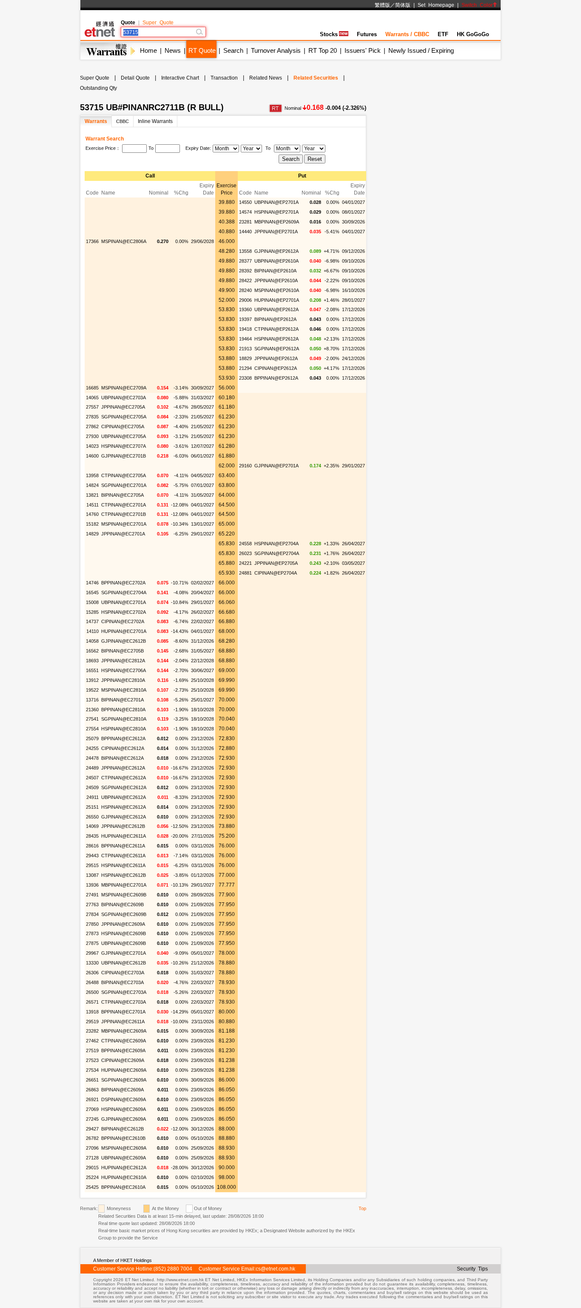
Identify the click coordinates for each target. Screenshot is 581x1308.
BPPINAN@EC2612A (123, 738)
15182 (92, 524)
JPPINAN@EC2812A (123, 660)
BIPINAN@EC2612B (122, 1128)
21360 (92, 709)
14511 (92, 504)
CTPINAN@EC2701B (123, 514)
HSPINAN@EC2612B (123, 875)
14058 (92, 641)
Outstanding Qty (98, 88)
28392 (245, 270)
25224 (92, 1177)
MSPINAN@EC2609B (123, 894)
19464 (245, 338)
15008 (92, 602)
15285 (92, 612)
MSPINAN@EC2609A (123, 1148)
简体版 (402, 5)
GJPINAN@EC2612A (123, 816)
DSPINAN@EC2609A (123, 1099)
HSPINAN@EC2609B (123, 933)
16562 (92, 650)
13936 (92, 884)
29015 (92, 1167)
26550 (92, 816)
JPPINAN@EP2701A (276, 231)
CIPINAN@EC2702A (122, 621)
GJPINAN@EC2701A (123, 953)
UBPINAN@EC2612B (123, 962)
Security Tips (472, 1269)
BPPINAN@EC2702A (123, 582)
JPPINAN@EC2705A (123, 406)
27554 (92, 728)
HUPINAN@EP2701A (276, 300)
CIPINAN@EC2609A (122, 1060)
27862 (92, 426)
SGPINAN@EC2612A (123, 787)
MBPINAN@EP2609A (276, 221)
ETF (443, 34)
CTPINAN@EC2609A (123, 1040)
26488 (92, 982)
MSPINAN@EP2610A (276, 290)
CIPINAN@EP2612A (275, 368)
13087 (92, 875)
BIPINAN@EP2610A (275, 270)
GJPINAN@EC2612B (123, 641)
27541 (92, 718)
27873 (92, 933)
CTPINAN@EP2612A (276, 329)
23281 (245, 221)
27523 (92, 1060)
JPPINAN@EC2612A (123, 767)
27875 (92, 943)
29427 (92, 1128)
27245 (92, 1119)
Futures (367, 34)
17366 (92, 241)
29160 (245, 465)
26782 (92, 1138)
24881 (245, 572)
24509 (92, 787)
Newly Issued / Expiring (421, 50)
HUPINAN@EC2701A (123, 631)
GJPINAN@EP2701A (276, 465)
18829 (245, 358)
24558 (245, 543)
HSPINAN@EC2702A (123, 612)
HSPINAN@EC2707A (123, 446)
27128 (92, 1157)
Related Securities (315, 78)
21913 (245, 348)
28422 (245, 280)
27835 (92, 416)
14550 (245, 202)
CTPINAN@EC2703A (123, 1002)
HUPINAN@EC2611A (123, 836)
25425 (92, 1187)
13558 (245, 251)
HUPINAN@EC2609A (123, 1070)
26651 (92, 1079)
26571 (92, 1002)
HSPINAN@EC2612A (123, 807)
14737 (92, 621)
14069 (92, 826)
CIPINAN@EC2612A (122, 748)
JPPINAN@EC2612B (123, 826)
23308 (245, 378)
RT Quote (202, 50)
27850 (92, 924)
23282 (92, 1030)
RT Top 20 (322, 50)
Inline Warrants (155, 121)
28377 (245, 260)
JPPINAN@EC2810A (123, 680)
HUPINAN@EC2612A (123, 1167)
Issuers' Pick (363, 50)
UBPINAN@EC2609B (123, 943)
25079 (92, 738)
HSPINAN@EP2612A (276, 338)
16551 (92, 670)
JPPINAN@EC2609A (123, 924)
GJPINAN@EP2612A (276, 251)
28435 (92, 836)
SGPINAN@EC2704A (123, 592)
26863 (92, 1089)
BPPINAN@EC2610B (123, 1138)
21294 (245, 368)
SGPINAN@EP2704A (276, 553)
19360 (245, 309)
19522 (92, 690)
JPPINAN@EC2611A (123, 1021)
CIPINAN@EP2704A (275, 572)
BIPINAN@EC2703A (122, 982)
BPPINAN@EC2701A (123, 1011)
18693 (92, 660)
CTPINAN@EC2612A (123, 777)
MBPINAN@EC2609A (123, 1030)
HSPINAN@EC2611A (123, 865)
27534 (92, 1070)
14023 (92, 446)
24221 (245, 563)
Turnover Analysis (276, 50)
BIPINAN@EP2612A (275, 319)
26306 (92, 972)
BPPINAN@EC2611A (123, 845)
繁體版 (382, 5)
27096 (92, 1148)
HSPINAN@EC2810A (123, 728)
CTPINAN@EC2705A (123, 475)
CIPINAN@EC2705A (122, 426)
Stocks (329, 34)
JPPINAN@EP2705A (276, 563)
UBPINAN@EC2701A (123, 602)
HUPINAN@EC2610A (123, 1177)
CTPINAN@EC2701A (123, 504)
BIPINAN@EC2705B (122, 650)
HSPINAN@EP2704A (276, 543)
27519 (92, 1050)
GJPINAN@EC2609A (123, 1119)
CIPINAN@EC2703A (122, 972)
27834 (92, 914)
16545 (92, 592)
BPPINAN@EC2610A (123, 1187)
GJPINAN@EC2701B (123, 455)
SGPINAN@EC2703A (123, 992)
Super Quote (158, 23)
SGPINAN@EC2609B (123, 914)
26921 (92, 1099)
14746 (92, 582)
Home (148, 50)
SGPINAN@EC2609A (123, 1079)
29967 (92, 953)
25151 (92, 807)
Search (233, 50)
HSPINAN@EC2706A (123, 670)
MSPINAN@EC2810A (123, 690)
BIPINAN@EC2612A (122, 758)
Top (362, 1208)
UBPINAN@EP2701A (276, 202)
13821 (92, 495)
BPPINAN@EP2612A (276, 378)
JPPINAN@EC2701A (123, 533)
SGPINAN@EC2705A (123, 416)
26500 (92, 992)
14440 (245, 231)
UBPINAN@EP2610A (276, 260)
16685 (92, 387)
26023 (245, 553)
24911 (92, 797)
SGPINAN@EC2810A (123, 718)
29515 (92, 865)
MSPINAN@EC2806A (123, 241)
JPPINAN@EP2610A (276, 280)
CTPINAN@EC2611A (123, 855)
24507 (92, 777)
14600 (92, 455)
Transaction (224, 78)
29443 (92, 855)
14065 (92, 397)
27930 (92, 436)
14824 (92, 485)
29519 (92, 1021)
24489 (92, 767)
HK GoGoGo (473, 34)
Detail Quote (135, 78)
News (173, 50)
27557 (92, 406)
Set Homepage (436, 5)
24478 (92, 758)
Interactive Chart (180, 78)
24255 (92, 748)
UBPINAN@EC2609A (123, 1157)
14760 (92, 514)
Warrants (96, 121)
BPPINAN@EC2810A (123, 709)
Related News (265, 78)
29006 (245, 300)
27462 (92, 1040)
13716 (92, 699)
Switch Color (477, 5)
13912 (92, 680)
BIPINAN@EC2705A (122, 495)
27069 (92, 1109)
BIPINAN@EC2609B (122, 904)
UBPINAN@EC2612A (123, 797)
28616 (92, 845)
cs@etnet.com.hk (275, 1269)
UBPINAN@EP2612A (276, 309)
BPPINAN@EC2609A (123, 1050)
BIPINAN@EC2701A (122, 699)
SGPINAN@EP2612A (276, 348)
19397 (245, 319)
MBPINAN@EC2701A (123, 884)
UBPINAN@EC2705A (123, 436)
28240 (245, 290)
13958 (92, 475)
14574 (245, 212)
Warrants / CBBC (407, 34)
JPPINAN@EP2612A (276, 358)
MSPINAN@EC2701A (123, 524)
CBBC (122, 121)
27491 (92, 894)
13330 (92, 962)
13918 (92, 1011)
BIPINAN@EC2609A (122, 1089)
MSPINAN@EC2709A (123, 387)
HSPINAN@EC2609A (123, 1109)
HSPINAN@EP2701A (276, 212)
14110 (92, 631)
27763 (92, 904)
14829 (92, 533)
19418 (245, 329)
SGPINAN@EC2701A (123, 485)
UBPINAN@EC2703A (123, 397)
